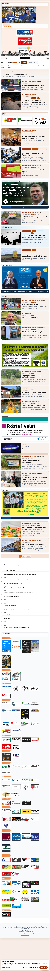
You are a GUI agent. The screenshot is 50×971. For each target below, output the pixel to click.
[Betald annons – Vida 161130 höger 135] (6, 819)
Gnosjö (35, 62)
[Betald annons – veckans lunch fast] (6, 686)
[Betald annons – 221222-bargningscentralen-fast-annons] (6, 803)
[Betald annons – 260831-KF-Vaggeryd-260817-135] (6, 676)
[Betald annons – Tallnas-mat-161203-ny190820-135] (16, 688)
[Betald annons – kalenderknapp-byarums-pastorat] (25, 50)
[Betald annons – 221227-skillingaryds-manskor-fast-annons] (16, 891)
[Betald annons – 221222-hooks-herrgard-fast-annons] (26, 688)
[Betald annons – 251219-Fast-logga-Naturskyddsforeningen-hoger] (6, 905)
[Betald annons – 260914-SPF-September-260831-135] (16, 644)
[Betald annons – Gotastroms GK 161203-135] (35, 860)
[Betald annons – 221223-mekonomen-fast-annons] (26, 803)
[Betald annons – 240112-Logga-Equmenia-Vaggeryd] (6, 785)
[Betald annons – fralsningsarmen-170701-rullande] (35, 786)
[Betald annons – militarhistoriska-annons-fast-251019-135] (6, 892)
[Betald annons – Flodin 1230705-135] (6, 772)
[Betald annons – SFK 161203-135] (25, 866)
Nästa (28, 556)
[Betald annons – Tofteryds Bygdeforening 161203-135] (6, 899)
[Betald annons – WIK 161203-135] (6, 860)
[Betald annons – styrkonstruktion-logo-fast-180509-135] (35, 819)
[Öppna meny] (47, 58)
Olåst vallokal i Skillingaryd (10, 605)
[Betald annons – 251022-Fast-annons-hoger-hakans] (35, 710)
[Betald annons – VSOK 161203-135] (16, 867)
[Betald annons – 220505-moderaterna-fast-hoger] (35, 836)
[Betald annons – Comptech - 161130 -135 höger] (25, 819)
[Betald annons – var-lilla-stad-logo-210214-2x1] (40, 120)
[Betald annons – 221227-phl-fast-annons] (15, 723)
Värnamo (30, 62)
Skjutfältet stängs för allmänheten (11, 596)
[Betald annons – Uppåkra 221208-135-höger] (6, 810)
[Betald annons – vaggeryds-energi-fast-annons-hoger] (6, 914)
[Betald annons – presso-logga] (26, 812)
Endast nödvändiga (33, 967)
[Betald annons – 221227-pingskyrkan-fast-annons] (6, 794)
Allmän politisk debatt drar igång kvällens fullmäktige (16, 579)
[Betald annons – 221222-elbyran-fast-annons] (25, 32)
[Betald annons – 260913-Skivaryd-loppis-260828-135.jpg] (26, 646)
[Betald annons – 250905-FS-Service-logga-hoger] (35, 723)
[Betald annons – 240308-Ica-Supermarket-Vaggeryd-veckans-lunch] (35, 688)
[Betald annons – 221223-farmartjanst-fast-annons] (25, 120)
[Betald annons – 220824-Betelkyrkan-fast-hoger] (16, 780)
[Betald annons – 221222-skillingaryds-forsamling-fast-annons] (6, 780)
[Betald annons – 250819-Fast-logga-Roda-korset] (35, 739)
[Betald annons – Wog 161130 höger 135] (6, 826)
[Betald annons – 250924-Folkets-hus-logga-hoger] (6, 757)
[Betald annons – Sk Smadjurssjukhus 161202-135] (25, 724)
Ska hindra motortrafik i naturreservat (12, 623)
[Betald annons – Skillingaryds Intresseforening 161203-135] (15, 899)
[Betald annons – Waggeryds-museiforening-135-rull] (35, 899)
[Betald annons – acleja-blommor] (6, 739)
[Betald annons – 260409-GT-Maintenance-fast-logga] (16, 704)
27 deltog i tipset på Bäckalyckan (11, 614)
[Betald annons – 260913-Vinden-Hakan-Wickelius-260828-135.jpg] (35, 646)
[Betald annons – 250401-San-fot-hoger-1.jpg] (9, 120)
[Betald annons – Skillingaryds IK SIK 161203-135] (6, 874)
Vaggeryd (24, 62)
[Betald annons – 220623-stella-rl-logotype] (35, 766)
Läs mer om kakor (6, 967)
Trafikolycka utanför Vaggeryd (11, 570)
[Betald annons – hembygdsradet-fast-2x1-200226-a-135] (6, 883)
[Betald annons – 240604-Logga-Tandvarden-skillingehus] (6, 703)
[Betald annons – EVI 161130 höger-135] (16, 819)
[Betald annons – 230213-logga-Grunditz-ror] (16, 731)
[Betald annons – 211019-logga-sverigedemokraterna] (26, 835)
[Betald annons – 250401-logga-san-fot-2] (25, 714)
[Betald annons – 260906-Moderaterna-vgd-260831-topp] (25, 15)
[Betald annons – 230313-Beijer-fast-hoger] (16, 739)
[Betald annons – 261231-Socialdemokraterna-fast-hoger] (6, 836)
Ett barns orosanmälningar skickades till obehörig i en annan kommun (20, 574)
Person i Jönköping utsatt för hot (11, 565)
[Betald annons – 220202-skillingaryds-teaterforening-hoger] (26, 884)
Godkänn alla (43, 967)
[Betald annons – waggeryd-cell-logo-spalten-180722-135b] (16, 811)
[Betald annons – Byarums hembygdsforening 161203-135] (25, 899)
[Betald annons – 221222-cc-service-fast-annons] (16, 802)
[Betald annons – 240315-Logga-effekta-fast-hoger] (6, 710)
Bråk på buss (7, 618)
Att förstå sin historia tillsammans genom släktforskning (16, 627)
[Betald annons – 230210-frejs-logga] (16, 755)
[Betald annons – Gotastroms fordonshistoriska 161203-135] (25, 892)
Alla (19, 62)
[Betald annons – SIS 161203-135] (26, 860)
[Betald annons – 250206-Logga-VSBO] (6, 766)
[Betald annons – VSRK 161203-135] (15, 874)
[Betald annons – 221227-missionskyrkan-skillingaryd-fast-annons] (26, 780)
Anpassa (25, 967)
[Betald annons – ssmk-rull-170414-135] (35, 867)
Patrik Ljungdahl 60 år (9, 601)
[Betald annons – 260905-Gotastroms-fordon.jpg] (6, 661)
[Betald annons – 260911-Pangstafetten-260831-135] (6, 646)
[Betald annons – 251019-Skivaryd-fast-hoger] (35, 883)
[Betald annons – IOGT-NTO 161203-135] (16, 906)
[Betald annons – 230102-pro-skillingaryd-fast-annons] (35, 892)
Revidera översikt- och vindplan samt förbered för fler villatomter (18, 592)
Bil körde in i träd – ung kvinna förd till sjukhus (14, 587)
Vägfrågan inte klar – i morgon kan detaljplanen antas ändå (17, 609)
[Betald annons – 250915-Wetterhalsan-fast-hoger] (6, 724)
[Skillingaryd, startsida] (25, 58)
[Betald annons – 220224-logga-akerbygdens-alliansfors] (35, 780)
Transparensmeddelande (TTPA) (8, 26)
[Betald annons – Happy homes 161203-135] (26, 739)
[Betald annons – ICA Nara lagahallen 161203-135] (6, 696)
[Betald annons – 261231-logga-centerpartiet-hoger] (6, 848)
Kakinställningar (25, 935)
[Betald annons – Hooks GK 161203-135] (6, 867)
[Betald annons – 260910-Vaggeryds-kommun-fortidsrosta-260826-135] (16, 676)
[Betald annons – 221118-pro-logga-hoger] (16, 883)
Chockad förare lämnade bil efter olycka (13, 583)
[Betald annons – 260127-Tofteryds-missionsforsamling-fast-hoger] (16, 786)
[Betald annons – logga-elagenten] (25, 41)
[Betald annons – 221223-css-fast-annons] (35, 703)
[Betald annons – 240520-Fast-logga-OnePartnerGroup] (26, 767)
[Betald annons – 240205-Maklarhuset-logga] (16, 766)
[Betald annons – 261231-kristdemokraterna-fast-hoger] (16, 836)
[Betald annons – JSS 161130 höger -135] (35, 811)
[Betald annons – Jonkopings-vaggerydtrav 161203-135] (16, 860)
